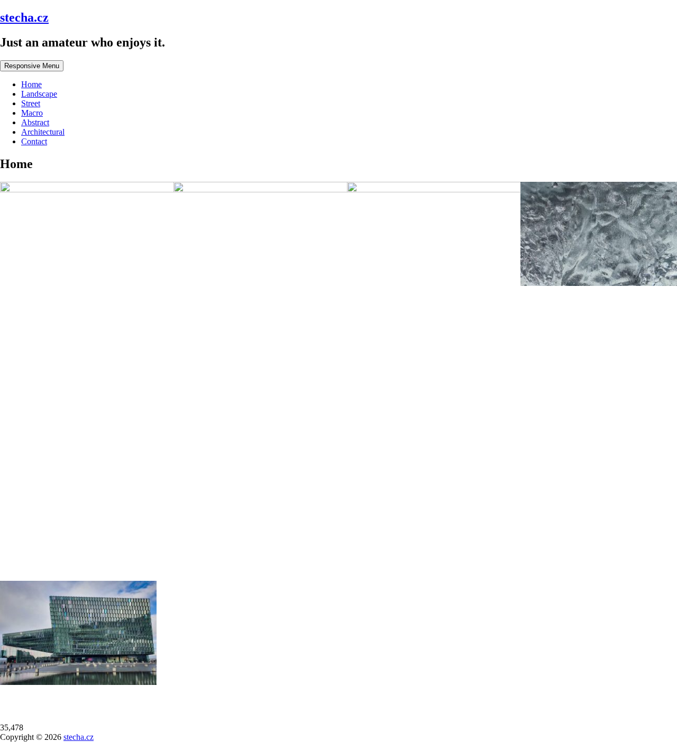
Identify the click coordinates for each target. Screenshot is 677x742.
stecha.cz (24, 17)
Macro (32, 112)
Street (30, 103)
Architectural (43, 131)
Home (31, 84)
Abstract (35, 122)
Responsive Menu (31, 66)
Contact (34, 141)
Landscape (39, 93)
